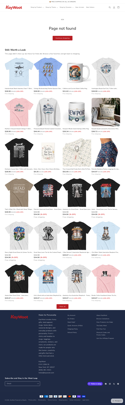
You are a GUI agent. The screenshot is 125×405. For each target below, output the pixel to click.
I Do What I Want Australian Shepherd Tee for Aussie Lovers (105, 252)
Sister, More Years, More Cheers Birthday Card (46, 169)
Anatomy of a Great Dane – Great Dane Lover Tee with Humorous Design (77, 209)
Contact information (74, 400)
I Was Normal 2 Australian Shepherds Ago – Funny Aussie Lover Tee (76, 252)
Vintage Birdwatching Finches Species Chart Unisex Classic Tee (47, 88)
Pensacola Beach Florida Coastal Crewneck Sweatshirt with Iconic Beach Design (47, 129)
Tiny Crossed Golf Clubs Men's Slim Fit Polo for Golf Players (76, 169)
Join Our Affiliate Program (105, 338)
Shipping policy (63, 400)
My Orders (71, 319)
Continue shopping (63, 38)
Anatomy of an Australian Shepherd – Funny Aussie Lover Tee (76, 295)
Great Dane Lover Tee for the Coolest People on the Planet (48, 252)
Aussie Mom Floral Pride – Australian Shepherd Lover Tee (16, 295)
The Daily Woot (101, 325)
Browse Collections (102, 319)
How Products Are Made (104, 322)
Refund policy (42, 400)
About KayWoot (101, 315)
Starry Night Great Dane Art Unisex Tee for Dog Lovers (18, 252)
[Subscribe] (38, 383)
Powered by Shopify (21, 400)
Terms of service (52, 400)
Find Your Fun (101, 329)
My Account (71, 315)
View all (62, 307)
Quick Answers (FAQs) (75, 325)
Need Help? (71, 322)
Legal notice (85, 400)
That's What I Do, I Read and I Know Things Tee (18, 209)
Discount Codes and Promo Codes (103, 334)
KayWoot (12, 400)
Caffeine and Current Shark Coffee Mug (75, 88)
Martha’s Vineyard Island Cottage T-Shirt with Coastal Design (18, 129)
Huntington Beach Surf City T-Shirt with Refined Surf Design (104, 88)
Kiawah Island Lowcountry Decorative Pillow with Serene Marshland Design (105, 129)
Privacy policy (32, 400)
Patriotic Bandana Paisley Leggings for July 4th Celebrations (105, 169)
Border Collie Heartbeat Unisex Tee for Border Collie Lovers (104, 295)
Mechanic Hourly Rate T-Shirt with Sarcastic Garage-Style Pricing (19, 169)
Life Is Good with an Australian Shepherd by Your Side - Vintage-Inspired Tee (47, 295)
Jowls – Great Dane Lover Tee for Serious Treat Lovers (104, 209)
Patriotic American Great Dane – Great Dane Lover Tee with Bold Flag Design (47, 209)
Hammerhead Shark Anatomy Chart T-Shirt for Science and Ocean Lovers (18, 88)
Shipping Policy (73, 329)
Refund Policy (72, 332)
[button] (36, 7)
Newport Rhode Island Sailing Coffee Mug (76, 129)
